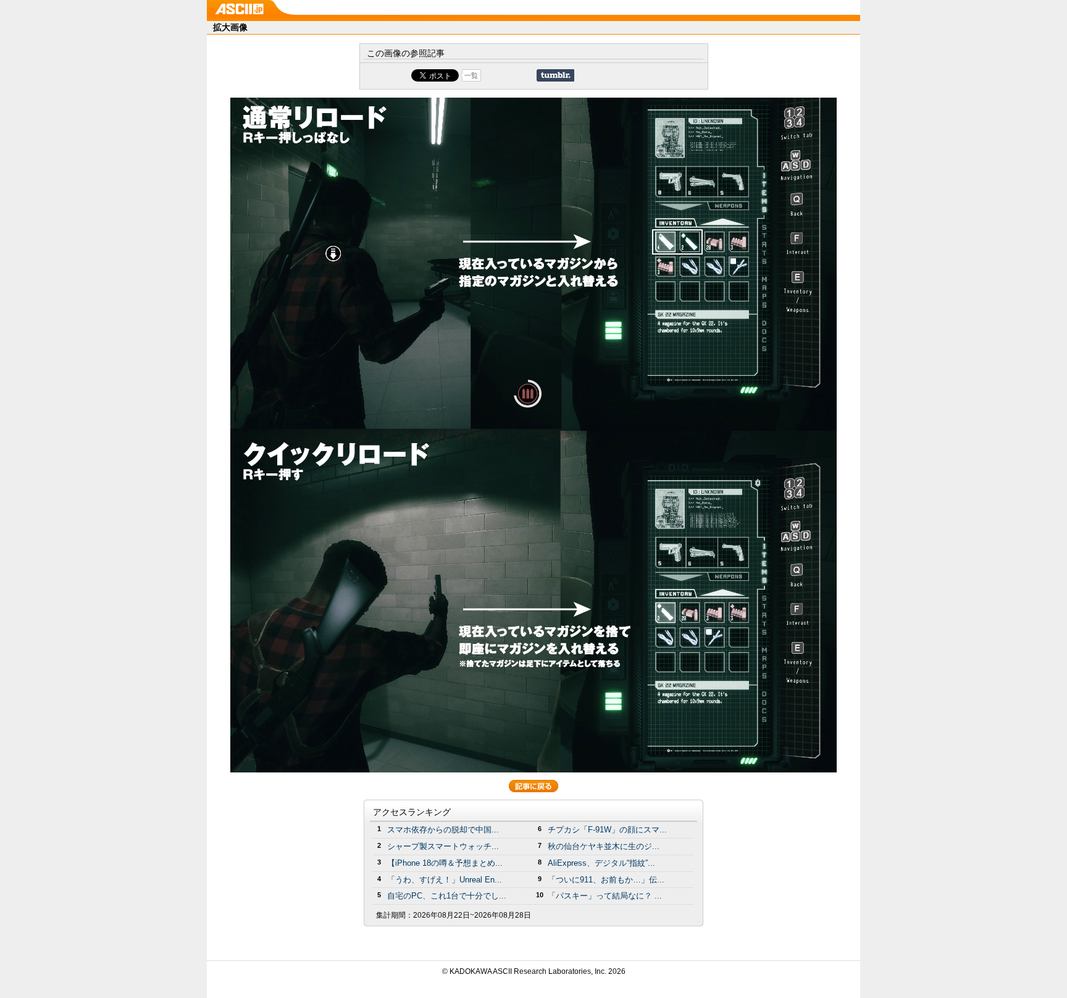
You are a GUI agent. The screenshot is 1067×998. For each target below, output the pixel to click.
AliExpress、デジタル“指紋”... (601, 863)
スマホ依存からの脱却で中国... (443, 829)
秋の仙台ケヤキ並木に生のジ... (603, 846)
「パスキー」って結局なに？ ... (605, 895)
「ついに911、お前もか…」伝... (606, 879)
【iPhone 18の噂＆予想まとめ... (445, 863)
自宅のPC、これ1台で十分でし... (446, 895)
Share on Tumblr (555, 75)
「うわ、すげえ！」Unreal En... (444, 879)
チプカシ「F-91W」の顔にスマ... (607, 829)
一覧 (471, 75)
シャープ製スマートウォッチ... (443, 846)
